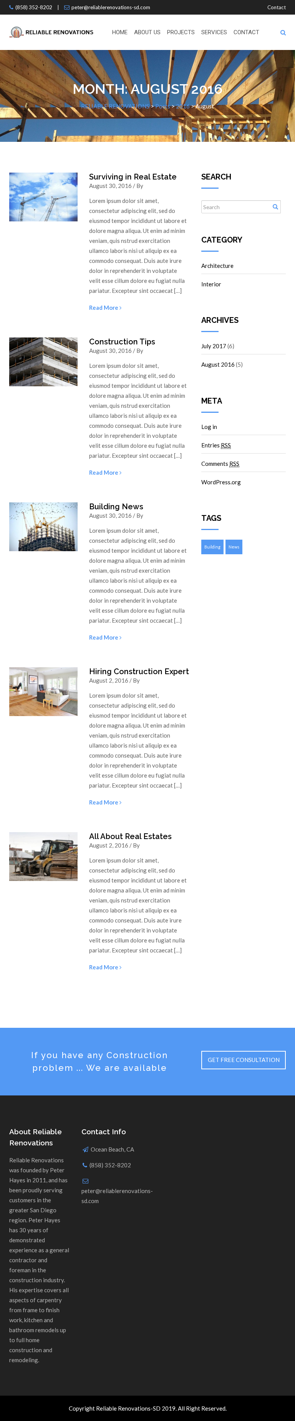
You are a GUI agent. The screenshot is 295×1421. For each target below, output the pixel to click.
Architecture (217, 265)
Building (212, 546)
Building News (116, 506)
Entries (216, 445)
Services (214, 32)
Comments (220, 463)
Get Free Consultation (244, 1059)
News (234, 546)
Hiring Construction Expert (139, 671)
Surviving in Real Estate (133, 176)
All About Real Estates (130, 836)
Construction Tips (122, 341)
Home (120, 32)
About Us (147, 32)
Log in (209, 426)
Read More (104, 307)
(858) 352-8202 (33, 7)
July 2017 (213, 345)
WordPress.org (221, 482)
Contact (276, 7)
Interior (211, 284)
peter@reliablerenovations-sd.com (110, 7)
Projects (181, 32)
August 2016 (218, 364)
